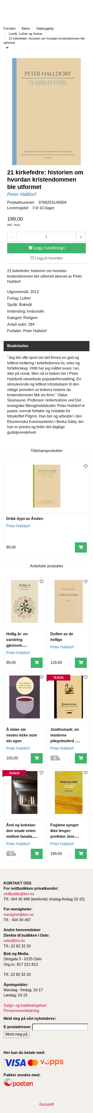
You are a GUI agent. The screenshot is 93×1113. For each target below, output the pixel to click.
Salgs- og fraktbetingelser (25, 1005)
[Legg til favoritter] (86, 467)
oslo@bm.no (14, 941)
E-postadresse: (17, 1027)
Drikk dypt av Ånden (24, 519)
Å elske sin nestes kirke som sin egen (21, 735)
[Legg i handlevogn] (81, 547)
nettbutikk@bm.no (19, 894)
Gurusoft (46, 1104)
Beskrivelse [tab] (17, 346)
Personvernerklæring (21, 1011)
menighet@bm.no (19, 915)
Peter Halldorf (21, 194)
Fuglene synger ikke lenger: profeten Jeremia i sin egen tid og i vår (65, 836)
